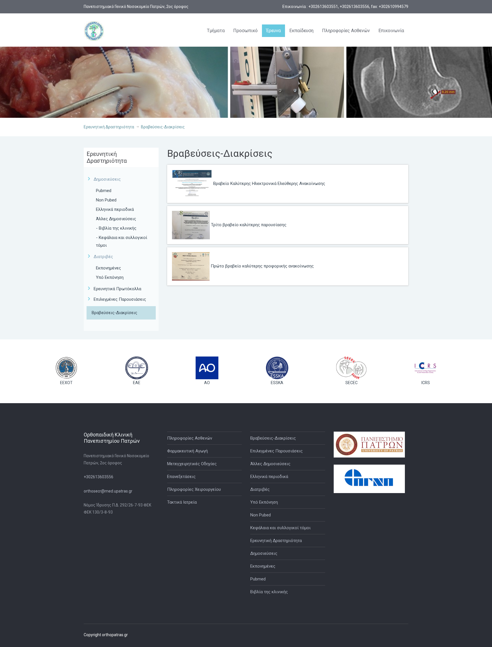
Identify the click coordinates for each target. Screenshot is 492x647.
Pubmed (103, 190)
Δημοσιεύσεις (263, 553)
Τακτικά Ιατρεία (182, 502)
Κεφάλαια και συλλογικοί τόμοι (280, 527)
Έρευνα (273, 30)
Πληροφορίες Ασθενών (346, 30)
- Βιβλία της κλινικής (116, 228)
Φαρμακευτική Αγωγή (187, 451)
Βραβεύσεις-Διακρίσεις (163, 127)
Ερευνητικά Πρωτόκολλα (117, 288)
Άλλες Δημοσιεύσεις (116, 218)
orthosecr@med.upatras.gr (108, 491)
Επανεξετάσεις (181, 476)
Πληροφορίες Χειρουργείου (194, 489)
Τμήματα (216, 30)
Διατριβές (260, 489)
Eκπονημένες (108, 268)
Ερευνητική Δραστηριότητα (109, 127)
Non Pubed (106, 200)
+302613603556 (98, 477)
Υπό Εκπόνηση (110, 277)
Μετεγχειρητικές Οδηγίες (192, 463)
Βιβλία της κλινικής (269, 591)
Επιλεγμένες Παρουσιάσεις (120, 299)
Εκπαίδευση (301, 30)
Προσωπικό (245, 30)
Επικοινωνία (391, 30)
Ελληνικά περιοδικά (115, 209)
